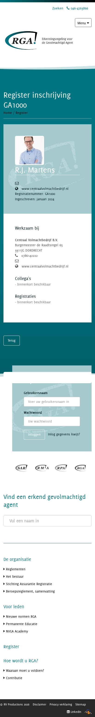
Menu (84, 24)
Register (22, 113)
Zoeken (57, 8)
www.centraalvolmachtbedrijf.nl (45, 189)
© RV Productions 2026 (14, 704)
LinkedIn (75, 712)
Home (7, 113)
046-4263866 (79, 8)
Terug (11, 340)
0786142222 (29, 256)
